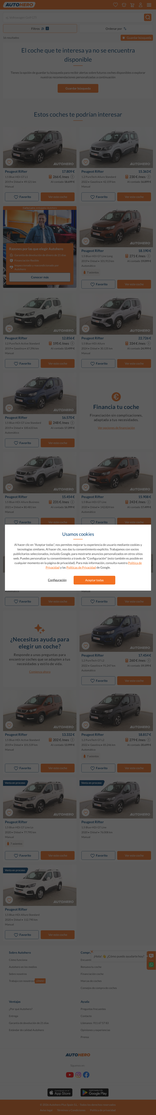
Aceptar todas (94, 580)
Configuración (57, 580)
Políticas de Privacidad (81, 567)
